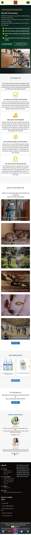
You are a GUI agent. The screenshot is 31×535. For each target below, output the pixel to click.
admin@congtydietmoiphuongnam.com (12, 491)
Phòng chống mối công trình (7, 508)
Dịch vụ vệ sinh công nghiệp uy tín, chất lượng (15, 337)
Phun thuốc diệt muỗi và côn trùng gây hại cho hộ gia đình (15, 265)
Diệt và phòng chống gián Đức (15, 313)
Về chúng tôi (5, 502)
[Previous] (2, 366)
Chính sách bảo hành (7, 511)
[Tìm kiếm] (28, 2)
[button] (2, 2)
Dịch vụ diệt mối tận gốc (8, 504)
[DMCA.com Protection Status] (15, 525)
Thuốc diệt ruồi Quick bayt (23, 373)
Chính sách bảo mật (7, 514)
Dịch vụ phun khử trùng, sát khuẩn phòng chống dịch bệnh (15, 218)
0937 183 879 (6, 486)
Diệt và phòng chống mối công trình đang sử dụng (15, 290)
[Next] (29, 366)
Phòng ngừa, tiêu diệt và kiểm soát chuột (15, 242)
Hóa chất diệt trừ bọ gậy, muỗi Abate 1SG (8, 374)
